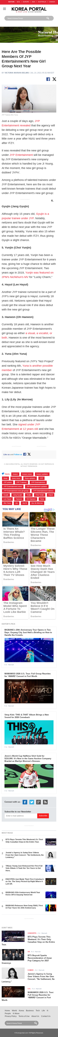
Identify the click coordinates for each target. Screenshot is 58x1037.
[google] (38, 802)
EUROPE (26, 2)
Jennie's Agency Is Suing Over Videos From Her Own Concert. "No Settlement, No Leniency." (25, 855)
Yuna (42, 499)
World (14, 1011)
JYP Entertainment (21, 154)
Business (30, 1011)
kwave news (27, 474)
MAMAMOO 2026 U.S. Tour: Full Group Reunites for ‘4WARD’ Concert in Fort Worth (27, 675)
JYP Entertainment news (13, 486)
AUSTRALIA (42, 2)
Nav (4, 9)
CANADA (52, 2)
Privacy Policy (11, 1016)
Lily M (24, 503)
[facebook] (25, 802)
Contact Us (45, 1016)
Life (43, 1011)
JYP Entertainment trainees (43, 491)
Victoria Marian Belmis (17, 73)
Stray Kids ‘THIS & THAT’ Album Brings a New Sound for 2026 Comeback (26, 716)
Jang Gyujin (17, 495)
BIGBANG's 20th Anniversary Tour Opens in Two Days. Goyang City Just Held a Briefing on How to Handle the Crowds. (28, 632)
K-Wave (16, 1013)
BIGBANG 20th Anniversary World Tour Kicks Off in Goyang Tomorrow (23, 893)
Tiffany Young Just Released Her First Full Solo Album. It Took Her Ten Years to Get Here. (24, 868)
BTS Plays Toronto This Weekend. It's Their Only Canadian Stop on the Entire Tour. (24, 840)
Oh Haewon (31, 499)
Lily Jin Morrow (37, 503)
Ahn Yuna (7, 503)
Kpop (5, 478)
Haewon (19, 499)
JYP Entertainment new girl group (16, 491)
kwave (15, 474)
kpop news (16, 478)
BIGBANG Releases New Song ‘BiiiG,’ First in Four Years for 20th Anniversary (24, 907)
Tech (38, 1011)
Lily (16, 503)
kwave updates (42, 474)
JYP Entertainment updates (37, 486)
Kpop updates (30, 478)
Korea (21, 1011)
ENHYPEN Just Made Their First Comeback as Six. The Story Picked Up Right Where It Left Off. (25, 881)
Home (7, 1011)
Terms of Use (24, 1016)
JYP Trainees (21, 482)
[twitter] (32, 802)
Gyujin (6, 495)
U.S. (18, 2)
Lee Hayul (7, 499)
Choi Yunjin (40, 495)
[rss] (45, 802)
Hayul (50, 495)
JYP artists (8, 482)
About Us (35, 1016)
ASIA (33, 2)
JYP (41, 478)
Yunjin (29, 495)
